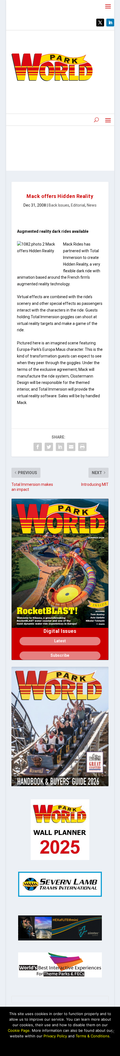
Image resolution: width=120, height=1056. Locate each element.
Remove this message (60, 1045)
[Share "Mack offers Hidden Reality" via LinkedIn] (60, 446)
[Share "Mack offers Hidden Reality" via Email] (71, 446)
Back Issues (59, 205)
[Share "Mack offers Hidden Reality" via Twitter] (48, 446)
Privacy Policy (55, 1036)
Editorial (78, 205)
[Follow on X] (100, 22)
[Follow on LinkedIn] (110, 22)
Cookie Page (19, 1030)
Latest (60, 641)
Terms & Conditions (92, 1036)
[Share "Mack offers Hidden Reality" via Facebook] (37, 446)
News (92, 205)
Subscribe (60, 655)
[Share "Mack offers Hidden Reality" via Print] (82, 446)
